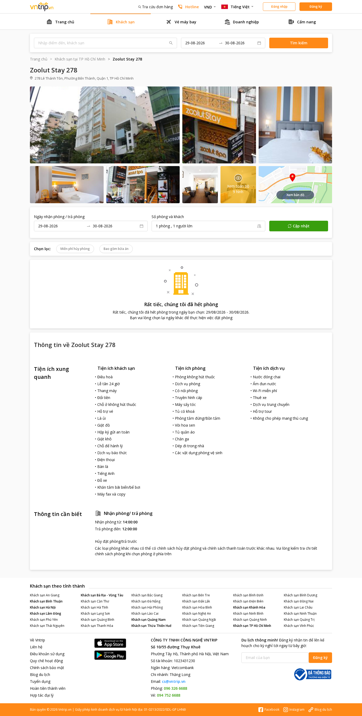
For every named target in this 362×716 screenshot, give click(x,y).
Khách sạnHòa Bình (197, 607)
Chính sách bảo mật (47, 667)
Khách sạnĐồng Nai (299, 601)
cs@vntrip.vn (174, 681)
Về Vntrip (37, 640)
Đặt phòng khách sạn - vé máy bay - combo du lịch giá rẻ (42, 7)
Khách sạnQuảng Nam (148, 619)
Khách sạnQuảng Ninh (250, 619)
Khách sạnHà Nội (43, 607)
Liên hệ (36, 646)
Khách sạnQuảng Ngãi (199, 619)
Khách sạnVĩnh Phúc (299, 625)
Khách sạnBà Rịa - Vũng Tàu (102, 595)
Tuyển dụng (40, 681)
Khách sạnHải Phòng (147, 607)
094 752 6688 (168, 695)
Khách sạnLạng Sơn (95, 613)
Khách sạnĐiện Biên (248, 601)
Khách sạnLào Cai (144, 613)
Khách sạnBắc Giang (146, 595)
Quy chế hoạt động (46, 660)
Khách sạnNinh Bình (248, 613)
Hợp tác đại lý (42, 695)
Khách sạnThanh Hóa (97, 625)
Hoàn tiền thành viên (47, 688)
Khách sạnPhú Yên (44, 619)
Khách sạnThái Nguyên (47, 625)
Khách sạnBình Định (248, 595)
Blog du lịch (40, 674)
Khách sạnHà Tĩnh (94, 607)
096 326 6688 (175, 688)
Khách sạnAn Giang (44, 595)
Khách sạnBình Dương (300, 595)
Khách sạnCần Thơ (95, 601)
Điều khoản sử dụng (47, 653)
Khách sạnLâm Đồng (45, 613)
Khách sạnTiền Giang (198, 625)
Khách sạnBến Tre (196, 595)
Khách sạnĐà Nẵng (145, 601)
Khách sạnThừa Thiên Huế (151, 625)
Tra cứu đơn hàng (157, 6)
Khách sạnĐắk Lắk (196, 601)
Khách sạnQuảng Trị (299, 619)
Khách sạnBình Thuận (46, 601)
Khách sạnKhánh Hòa (249, 607)
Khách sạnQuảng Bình (97, 619)
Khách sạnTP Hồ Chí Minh (252, 625)
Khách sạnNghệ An (196, 613)
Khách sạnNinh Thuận (300, 613)
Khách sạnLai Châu (298, 607)
